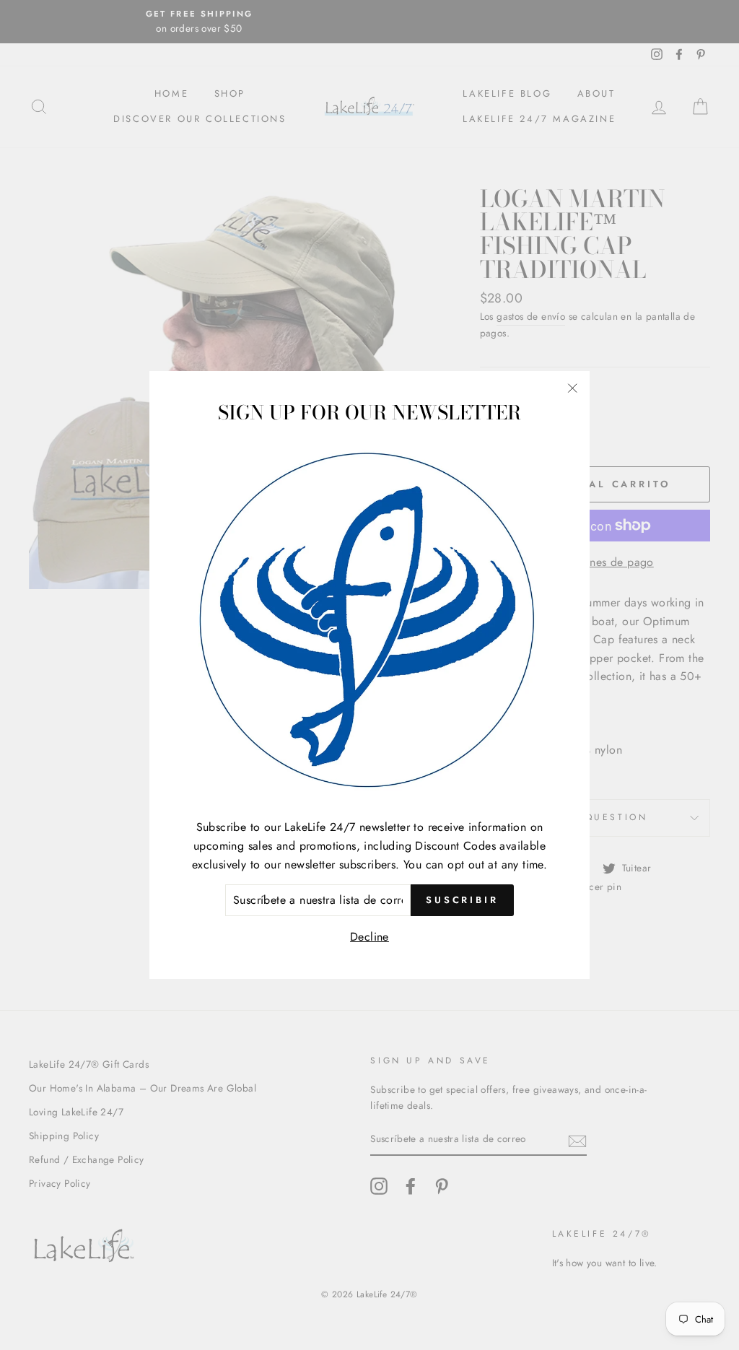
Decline (369, 936)
